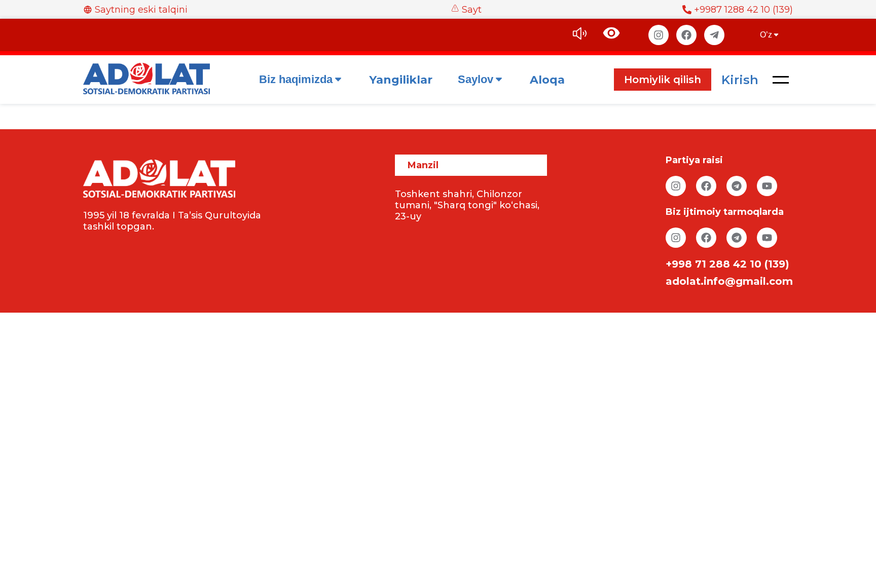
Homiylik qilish (662, 79)
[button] (781, 79)
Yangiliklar (400, 80)
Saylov (475, 79)
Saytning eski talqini (141, 9)
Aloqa (547, 80)
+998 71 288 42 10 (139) (727, 264)
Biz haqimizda (296, 79)
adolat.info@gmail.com (729, 281)
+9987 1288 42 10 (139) (743, 9)
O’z (766, 34)
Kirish (739, 79)
